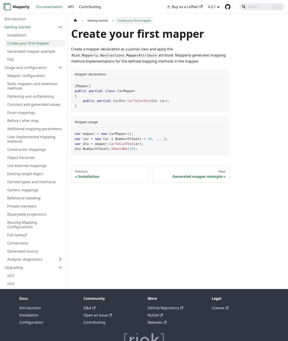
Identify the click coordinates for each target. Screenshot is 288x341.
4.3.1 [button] (212, 6)
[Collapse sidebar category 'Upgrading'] (60, 267)
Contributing (90, 6)
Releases (155, 322)
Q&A (87, 307)
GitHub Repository (163, 307)
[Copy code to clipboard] (223, 85)
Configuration (31, 322)
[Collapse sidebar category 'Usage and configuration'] (60, 67)
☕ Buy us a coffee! (182, 6)
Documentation (49, 6)
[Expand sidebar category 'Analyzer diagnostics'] (60, 259)
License (218, 307)
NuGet (153, 315)
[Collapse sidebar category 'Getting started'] (60, 27)
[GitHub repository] (227, 6)
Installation (28, 315)
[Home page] (75, 20)
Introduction (30, 307)
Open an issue (95, 315)
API (71, 6)
